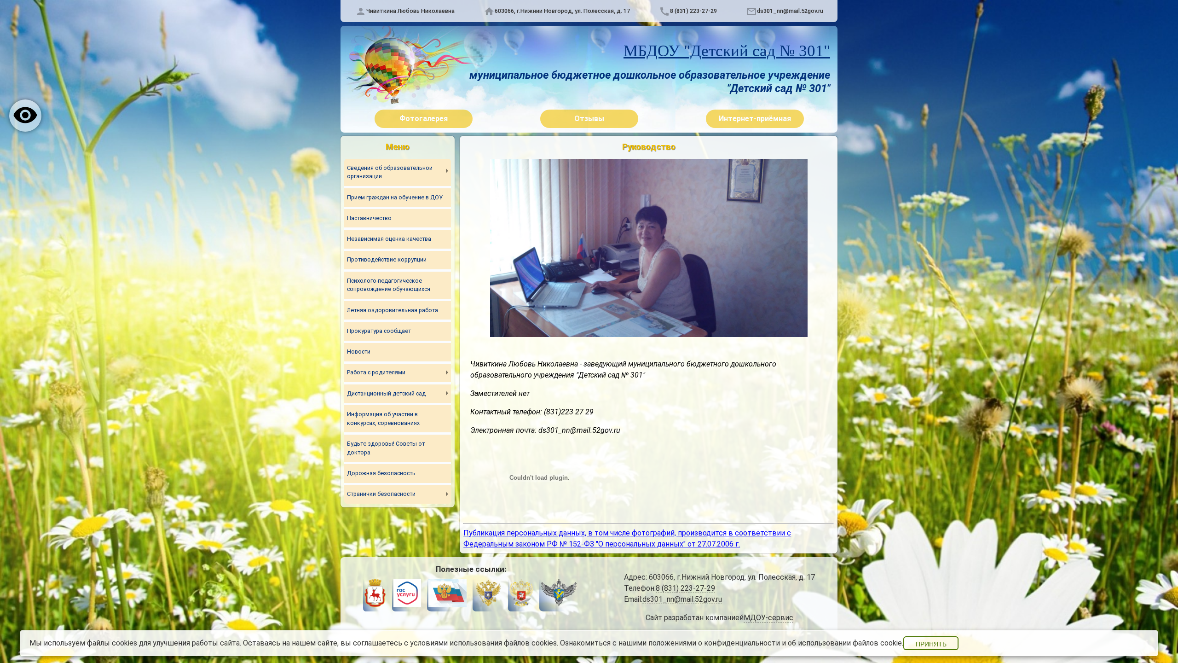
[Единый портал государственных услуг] (407, 594)
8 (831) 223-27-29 (693, 10)
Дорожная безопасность (381, 473)
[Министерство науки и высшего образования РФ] (488, 594)
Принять (931, 644)
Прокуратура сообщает (379, 330)
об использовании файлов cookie (845, 643)
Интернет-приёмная (755, 118)
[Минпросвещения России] (521, 594)
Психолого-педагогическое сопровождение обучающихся (388, 285)
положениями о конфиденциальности (714, 643)
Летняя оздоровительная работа (392, 310)
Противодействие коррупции (387, 259)
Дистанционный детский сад (386, 393)
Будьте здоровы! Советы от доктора (386, 448)
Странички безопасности (381, 493)
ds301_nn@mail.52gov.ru (790, 10)
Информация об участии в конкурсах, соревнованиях (383, 418)
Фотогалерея (423, 118)
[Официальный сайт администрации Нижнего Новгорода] (375, 594)
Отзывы (589, 118)
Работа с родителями (376, 372)
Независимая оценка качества (389, 238)
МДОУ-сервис (768, 617)
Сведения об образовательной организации (390, 172)
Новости (358, 351)
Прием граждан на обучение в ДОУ (395, 197)
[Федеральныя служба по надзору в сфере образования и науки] (558, 594)
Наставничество (369, 218)
